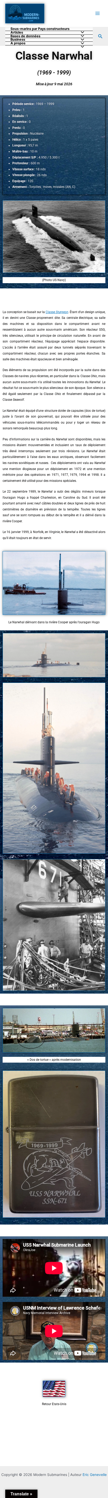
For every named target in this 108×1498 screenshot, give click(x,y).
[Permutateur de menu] (81, 47)
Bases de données (25, 36)
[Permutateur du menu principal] (97, 13)
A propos (17, 43)
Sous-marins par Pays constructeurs (39, 29)
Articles (16, 32)
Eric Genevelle (95, 1475)
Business (17, 39)
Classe (57, 312)
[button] (100, 36)
